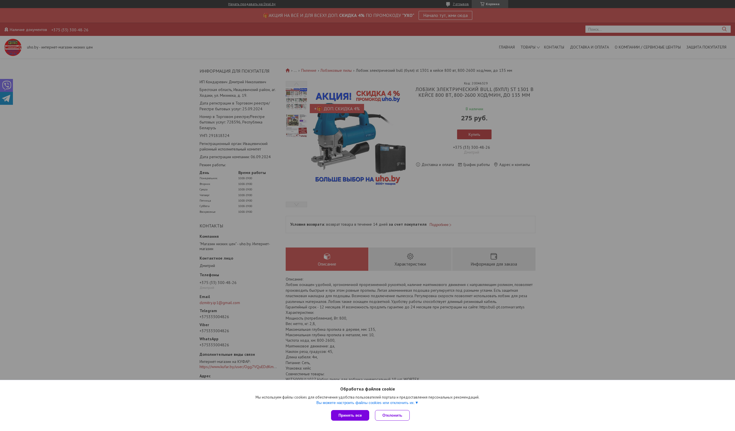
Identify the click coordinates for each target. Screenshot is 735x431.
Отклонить (392, 415)
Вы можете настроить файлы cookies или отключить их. (365, 403)
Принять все (350, 415)
